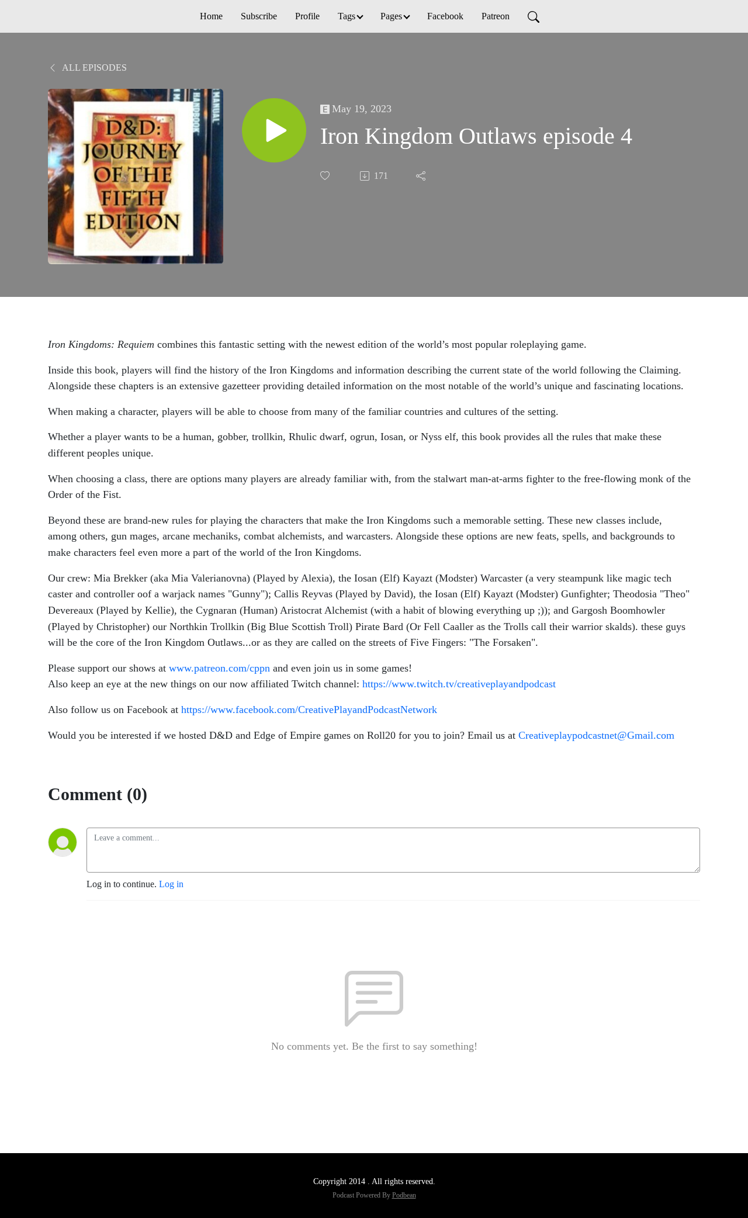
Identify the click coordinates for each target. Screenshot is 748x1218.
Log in (171, 884)
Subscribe (259, 16)
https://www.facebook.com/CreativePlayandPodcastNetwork (309, 709)
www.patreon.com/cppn (219, 668)
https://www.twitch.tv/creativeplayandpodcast (459, 684)
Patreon (496, 16)
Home (211, 16)
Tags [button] (346, 16)
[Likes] (326, 175)
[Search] (533, 16)
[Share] (422, 176)
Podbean (404, 1195)
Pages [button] (391, 16)
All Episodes (93, 67)
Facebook (445, 16)
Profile (307, 16)
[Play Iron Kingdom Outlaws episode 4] (274, 130)
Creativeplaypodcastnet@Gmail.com (596, 735)
